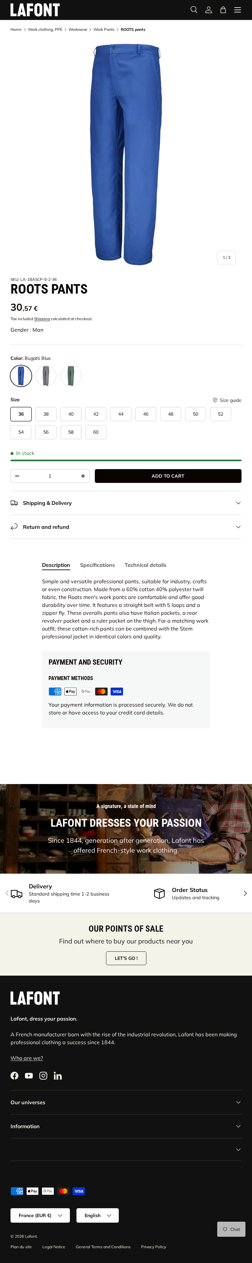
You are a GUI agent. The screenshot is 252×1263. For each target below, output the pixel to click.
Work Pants (104, 29)
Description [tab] (56, 565)
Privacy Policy (153, 1246)
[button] (223, 10)
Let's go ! (126, 958)
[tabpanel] (126, 608)
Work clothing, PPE (45, 29)
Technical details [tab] (145, 565)
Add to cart (168, 476)
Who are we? (26, 1058)
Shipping (42, 318)
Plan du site (21, 1246)
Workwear (78, 29)
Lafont (31, 1236)
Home (16, 29)
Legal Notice (53, 1246)
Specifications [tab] (97, 565)
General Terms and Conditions (103, 1246)
